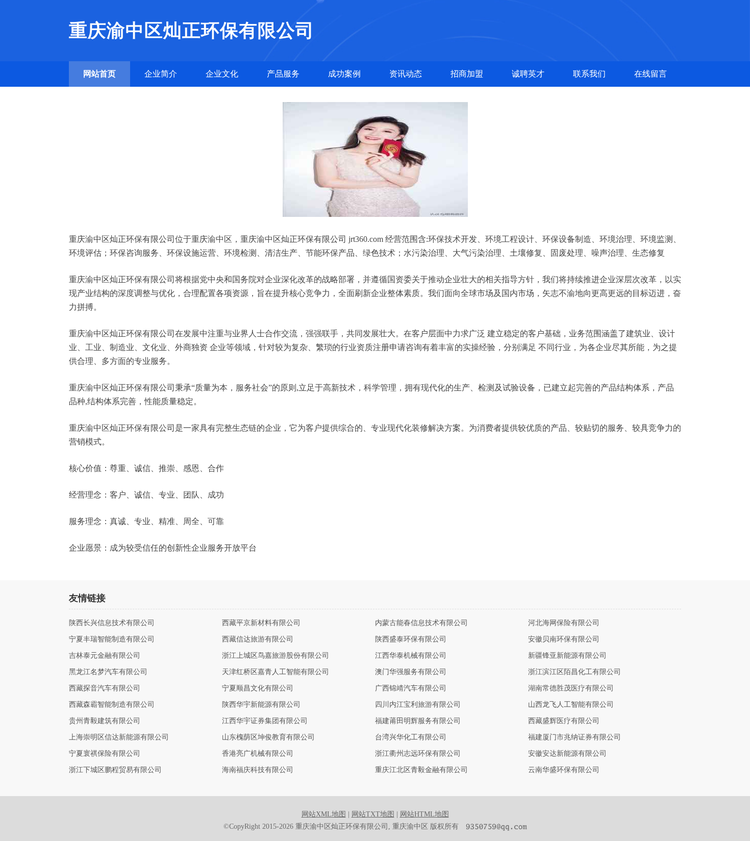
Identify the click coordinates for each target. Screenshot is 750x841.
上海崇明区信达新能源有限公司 (119, 737)
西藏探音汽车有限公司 (104, 688)
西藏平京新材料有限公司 (261, 623)
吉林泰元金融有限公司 (104, 655)
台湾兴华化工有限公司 (410, 737)
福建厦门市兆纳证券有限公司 (574, 737)
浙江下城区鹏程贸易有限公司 (115, 770)
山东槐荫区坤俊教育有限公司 (268, 737)
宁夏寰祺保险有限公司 (104, 753)
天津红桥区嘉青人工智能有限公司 (275, 672)
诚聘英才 (528, 73)
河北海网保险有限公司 (563, 623)
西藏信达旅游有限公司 (257, 639)
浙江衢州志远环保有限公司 (418, 753)
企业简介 (160, 73)
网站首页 (99, 73)
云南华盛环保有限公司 (563, 770)
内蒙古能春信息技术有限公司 (421, 623)
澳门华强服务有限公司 (410, 672)
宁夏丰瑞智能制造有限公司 (112, 639)
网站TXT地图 (373, 814)
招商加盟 (467, 73)
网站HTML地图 (424, 814)
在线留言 (650, 73)
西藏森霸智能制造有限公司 (112, 704)
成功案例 (344, 73)
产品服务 (283, 73)
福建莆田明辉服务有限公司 (418, 721)
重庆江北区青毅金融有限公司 (421, 770)
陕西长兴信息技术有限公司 (112, 623)
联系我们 (589, 73)
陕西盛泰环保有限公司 (410, 639)
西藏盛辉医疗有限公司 (563, 721)
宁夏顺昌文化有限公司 (257, 688)
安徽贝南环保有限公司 (563, 639)
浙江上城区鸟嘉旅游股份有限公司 (275, 655)
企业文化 (222, 73)
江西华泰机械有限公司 (410, 655)
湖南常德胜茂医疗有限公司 (571, 688)
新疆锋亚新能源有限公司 (567, 655)
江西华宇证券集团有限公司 (265, 721)
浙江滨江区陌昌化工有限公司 (574, 672)
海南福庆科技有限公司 (257, 770)
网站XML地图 (324, 814)
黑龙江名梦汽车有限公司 (108, 672)
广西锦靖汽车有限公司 (410, 688)
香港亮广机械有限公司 (257, 753)
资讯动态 (405, 73)
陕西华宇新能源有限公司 (261, 704)
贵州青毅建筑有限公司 (104, 721)
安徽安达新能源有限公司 (567, 753)
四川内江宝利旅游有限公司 (418, 704)
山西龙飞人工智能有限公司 (571, 704)
